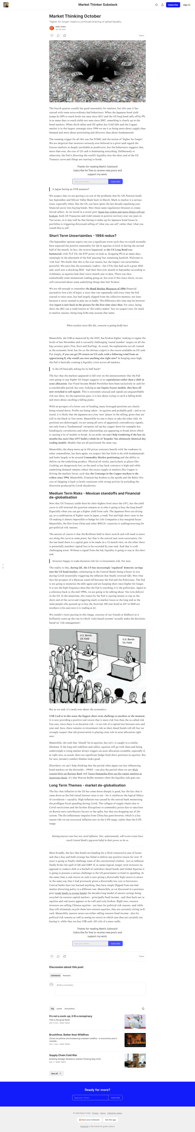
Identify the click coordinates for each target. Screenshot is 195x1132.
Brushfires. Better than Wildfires (69, 1034)
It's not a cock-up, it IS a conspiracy (70, 1016)
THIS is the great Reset (59, 1019)
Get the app (110, 1119)
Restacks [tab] (67, 975)
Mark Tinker (61, 27)
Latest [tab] (59, 1008)
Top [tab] (52, 1008)
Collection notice (114, 1113)
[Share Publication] (162, 4)
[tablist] (60, 975)
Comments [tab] (55, 975)
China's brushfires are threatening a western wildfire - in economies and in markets (83, 1039)
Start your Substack (90, 1119)
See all (54, 1073)
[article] (97, 1021)
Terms (103, 1113)
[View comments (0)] (58, 35)
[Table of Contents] (3, 566)
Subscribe (173, 4)
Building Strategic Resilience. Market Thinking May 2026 (75, 1059)
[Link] (45, 236)
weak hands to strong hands (70, 893)
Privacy (95, 1113)
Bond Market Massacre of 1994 (107, 289)
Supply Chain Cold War (63, 1055)
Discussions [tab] (70, 1008)
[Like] (52, 35)
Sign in (186, 4)
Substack (84, 1126)
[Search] (156, 4)
